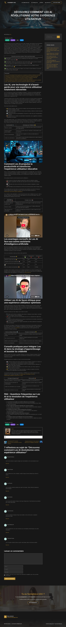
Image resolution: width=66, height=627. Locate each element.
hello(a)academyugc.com (12, 617)
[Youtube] (5, 437)
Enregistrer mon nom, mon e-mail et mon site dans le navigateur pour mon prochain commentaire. (21, 575)
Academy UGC (12, 2)
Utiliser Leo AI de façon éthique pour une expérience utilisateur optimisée (19, 78)
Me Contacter (47, 2)
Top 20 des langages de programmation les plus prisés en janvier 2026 (53, 61)
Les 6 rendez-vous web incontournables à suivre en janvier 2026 (52, 57)
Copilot (21, 40)
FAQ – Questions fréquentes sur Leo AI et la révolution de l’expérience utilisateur (20, 81)
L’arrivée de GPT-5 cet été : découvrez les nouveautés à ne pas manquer (15, 442)
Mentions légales (7, 623)
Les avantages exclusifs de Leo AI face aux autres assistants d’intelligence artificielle (21, 77)
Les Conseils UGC (34, 2)
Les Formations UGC (25, 2)
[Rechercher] (58, 37)
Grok (17, 40)
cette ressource (28, 272)
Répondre (7, 463)
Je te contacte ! (33, 602)
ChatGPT (7, 40)
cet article (17, 327)
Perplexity (13, 40)
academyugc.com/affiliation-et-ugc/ (27, 374)
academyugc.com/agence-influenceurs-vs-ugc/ (13, 375)
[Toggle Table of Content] (40, 73)
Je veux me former (56, 2)
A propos (41, 2)
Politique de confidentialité (17, 623)
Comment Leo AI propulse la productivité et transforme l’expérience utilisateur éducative (22, 76)
